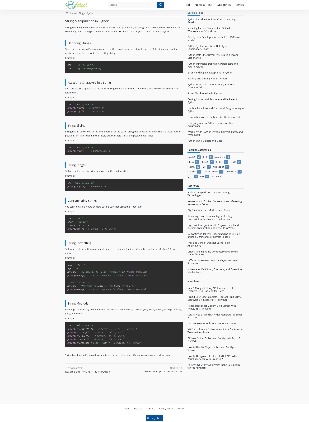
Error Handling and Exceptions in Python (209, 72)
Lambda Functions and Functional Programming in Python (215, 109)
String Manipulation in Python (205, 93)
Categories (223, 5)
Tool (187, 5)
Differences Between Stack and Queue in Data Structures (212, 262)
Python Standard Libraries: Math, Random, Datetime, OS (211, 86)
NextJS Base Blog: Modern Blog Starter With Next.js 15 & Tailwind (211, 307)
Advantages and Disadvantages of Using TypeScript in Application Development (209, 217)
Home (72, 13)
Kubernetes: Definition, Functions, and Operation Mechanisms (214, 271)
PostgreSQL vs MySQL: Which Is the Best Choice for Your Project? (213, 366)
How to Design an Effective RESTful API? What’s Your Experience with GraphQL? (213, 357)
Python (90, 13)
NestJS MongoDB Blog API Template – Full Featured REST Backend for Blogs (210, 289)
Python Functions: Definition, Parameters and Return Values (212, 65)
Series (240, 5)
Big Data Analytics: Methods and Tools (208, 210)
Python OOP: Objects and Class (204, 140)
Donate (180, 408)
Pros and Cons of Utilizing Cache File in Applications (208, 244)
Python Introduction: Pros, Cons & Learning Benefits (211, 21)
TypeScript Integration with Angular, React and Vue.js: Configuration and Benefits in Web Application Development (213, 226)
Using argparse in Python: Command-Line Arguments (210, 124)
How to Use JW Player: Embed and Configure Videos (212, 348)
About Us (138, 408)
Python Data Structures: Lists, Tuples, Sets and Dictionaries (213, 56)
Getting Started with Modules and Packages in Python (212, 101)
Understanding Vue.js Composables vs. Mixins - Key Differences (213, 253)
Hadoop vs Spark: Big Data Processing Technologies (208, 194)
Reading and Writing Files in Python (207, 78)
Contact (150, 408)
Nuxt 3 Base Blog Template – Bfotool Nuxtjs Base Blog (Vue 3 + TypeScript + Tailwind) (214, 298)
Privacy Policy (166, 408)
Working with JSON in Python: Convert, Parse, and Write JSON (215, 133)
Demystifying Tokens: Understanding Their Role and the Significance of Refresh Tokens (213, 235)
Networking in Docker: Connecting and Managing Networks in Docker (214, 203)
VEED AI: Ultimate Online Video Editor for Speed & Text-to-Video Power (215, 331)
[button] (160, 5)
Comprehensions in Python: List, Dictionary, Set (213, 117)
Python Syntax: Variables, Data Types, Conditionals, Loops (208, 47)
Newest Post (203, 5)
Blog (81, 13)
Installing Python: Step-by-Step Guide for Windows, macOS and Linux (209, 30)
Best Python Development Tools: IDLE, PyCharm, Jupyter (214, 38)
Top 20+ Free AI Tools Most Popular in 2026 (211, 323)
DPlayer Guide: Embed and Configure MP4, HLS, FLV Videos (214, 340)
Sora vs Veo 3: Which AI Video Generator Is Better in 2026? (214, 316)
